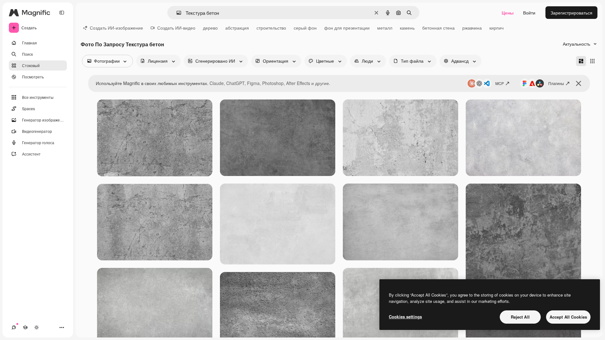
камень (407, 28)
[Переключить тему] (37, 327)
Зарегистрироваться (571, 12)
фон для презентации (347, 28)
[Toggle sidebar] (62, 13)
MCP (499, 83)
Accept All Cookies (568, 317)
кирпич (496, 28)
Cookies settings (405, 317)
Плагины (556, 83)
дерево (210, 28)
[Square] (592, 61)
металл (384, 28)
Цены (508, 12)
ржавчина (472, 28)
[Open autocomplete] (176, 12)
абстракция (237, 28)
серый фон (305, 28)
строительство (271, 28)
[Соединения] (14, 327)
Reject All (520, 317)
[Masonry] (581, 61)
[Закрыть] (578, 83)
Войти (529, 12)
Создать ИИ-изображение (116, 28)
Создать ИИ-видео (176, 28)
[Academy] (25, 327)
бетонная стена (438, 28)
